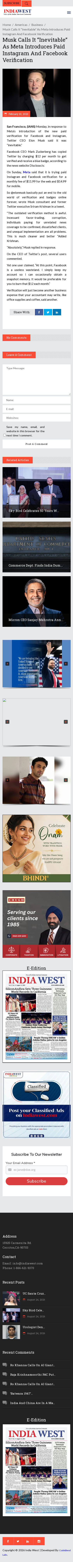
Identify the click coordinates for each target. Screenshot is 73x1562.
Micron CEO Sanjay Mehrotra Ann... (36, 620)
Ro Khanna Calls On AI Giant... (32, 1365)
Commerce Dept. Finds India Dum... (36, 565)
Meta (26, 172)
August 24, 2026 (35, 1299)
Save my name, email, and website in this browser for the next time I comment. (25, 431)
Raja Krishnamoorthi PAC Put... (32, 1374)
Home (7, 24)
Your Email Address (20, 1163)
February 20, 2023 (18, 113)
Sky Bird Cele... (33, 1310)
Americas (21, 24)
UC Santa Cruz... (34, 1293)
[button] (37, 663)
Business (37, 24)
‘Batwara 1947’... (21, 1393)
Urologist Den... (34, 1327)
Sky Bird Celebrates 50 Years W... (34, 511)
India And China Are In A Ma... (32, 1403)
